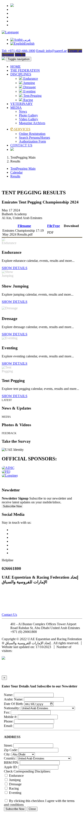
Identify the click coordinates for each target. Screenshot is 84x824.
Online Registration (32, 134)
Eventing (29, 91)
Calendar (16, 172)
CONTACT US (21, 145)
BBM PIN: (11, 762)
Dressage (29, 87)
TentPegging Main (23, 168)
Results (15, 176)
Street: (8, 745)
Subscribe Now (12, 506)
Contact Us (9, 614)
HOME (15, 66)
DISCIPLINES (20, 74)
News (23, 111)
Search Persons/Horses (34, 137)
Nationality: (12, 708)
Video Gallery (28, 119)
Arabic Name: (13, 699)
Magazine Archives (32, 123)
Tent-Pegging (32, 95)
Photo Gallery (28, 115)
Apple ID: (11, 767)
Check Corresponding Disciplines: (27, 771)
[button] (10, 32)
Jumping (28, 83)
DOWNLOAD (71, 232)
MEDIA (16, 107)
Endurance (30, 78)
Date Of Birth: (13, 704)
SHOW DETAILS (14, 268)
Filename (24, 226)
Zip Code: (11, 750)
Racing (27, 100)
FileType (53, 226)
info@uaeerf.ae (48, 632)
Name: (8, 695)
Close (32, 809)
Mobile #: (10, 717)
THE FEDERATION (25, 70)
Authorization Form (32, 141)
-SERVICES (20, 129)
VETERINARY (21, 104)
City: (7, 754)
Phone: (8, 721)
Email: (8, 726)
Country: (10, 758)
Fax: (7, 712)
